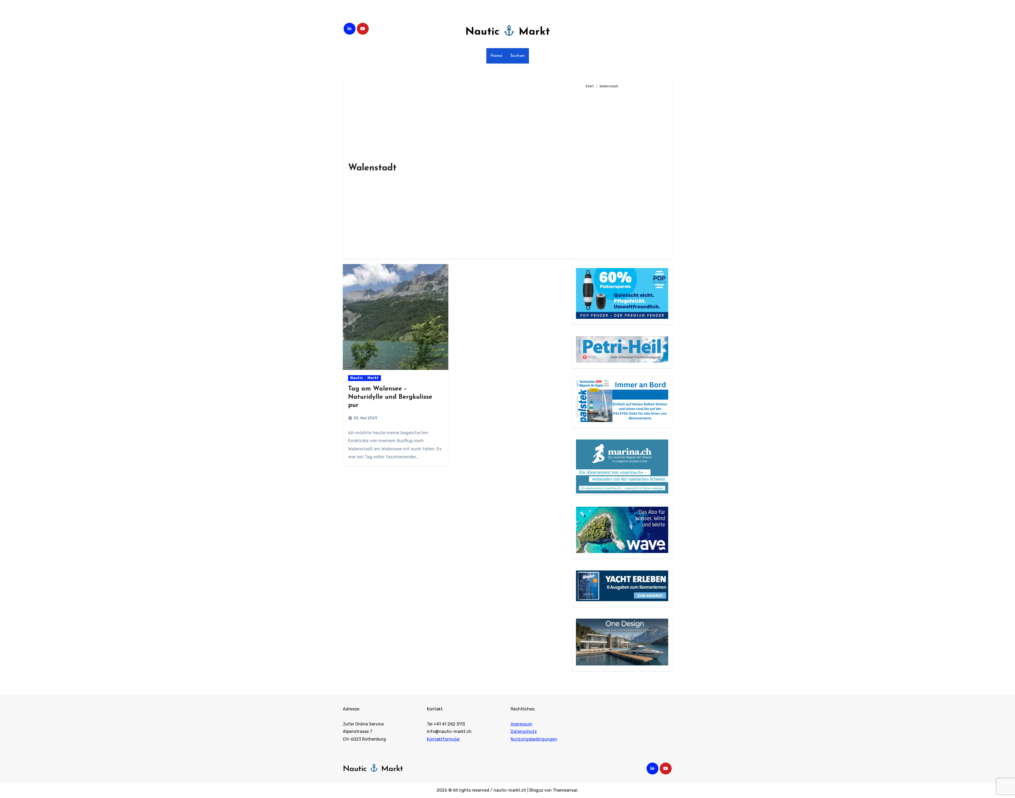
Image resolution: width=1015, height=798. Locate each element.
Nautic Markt (507, 32)
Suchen (517, 56)
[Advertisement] (625, 171)
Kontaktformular (443, 739)
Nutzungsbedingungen (534, 739)
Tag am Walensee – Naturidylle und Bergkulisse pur (390, 397)
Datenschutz (524, 731)
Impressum (521, 724)
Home (496, 56)
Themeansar (565, 790)
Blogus (536, 790)
